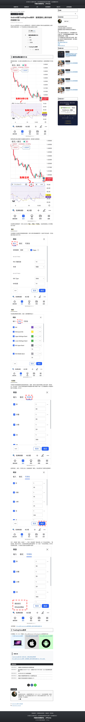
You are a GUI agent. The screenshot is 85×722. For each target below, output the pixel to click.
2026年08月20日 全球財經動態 (71, 89)
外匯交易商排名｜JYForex (42, 4)
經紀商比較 (26, 6)
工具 (37, 6)
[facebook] (32, 685)
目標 (59, 44)
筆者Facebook (61, 45)
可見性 (30, 42)
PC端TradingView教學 (18, 636)
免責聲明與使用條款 (40, 713)
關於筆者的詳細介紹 (62, 42)
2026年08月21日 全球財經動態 (71, 80)
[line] (35, 685)
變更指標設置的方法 (32, 35)
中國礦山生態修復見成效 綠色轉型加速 (26, 667)
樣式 (29, 40)
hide (34, 30)
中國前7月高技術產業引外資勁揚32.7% (26, 678)
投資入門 (58, 6)
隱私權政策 (34, 713)
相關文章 (35, 49)
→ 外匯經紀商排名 (67, 123)
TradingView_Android (16, 705)
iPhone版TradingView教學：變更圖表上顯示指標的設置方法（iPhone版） (28, 658)
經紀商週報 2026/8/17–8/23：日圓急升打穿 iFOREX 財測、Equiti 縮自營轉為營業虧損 (71, 54)
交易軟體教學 (47, 6)
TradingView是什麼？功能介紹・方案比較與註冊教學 (24, 656)
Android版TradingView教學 (46, 636)
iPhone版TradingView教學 (32, 636)
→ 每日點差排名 (68, 121)
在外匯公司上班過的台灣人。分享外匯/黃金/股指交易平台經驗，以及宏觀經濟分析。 (42, 715)
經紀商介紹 (16, 6)
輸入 (29, 37)
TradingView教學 (32, 47)
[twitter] (28, 685)
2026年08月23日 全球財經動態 (24, 673)
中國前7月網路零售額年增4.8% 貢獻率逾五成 (27, 675)
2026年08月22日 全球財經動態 (71, 71)
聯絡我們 (47, 713)
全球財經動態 (69, 6)
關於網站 (51, 713)
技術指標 (21, 703)
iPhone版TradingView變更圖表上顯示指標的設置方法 (29, 626)
